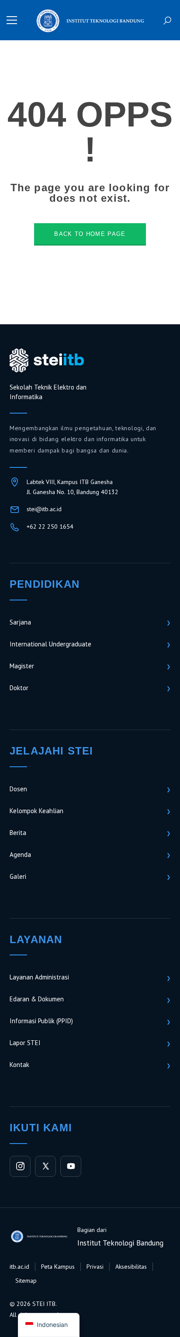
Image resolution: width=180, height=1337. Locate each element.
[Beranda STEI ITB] (47, 360)
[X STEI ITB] (45, 1166)
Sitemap (26, 1280)
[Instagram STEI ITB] (20, 1166)
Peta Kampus (58, 1266)
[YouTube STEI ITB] (70, 1166)
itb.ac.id (19, 1266)
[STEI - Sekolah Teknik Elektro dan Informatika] (90, 20)
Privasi (95, 1266)
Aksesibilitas (131, 1266)
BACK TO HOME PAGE (89, 234)
